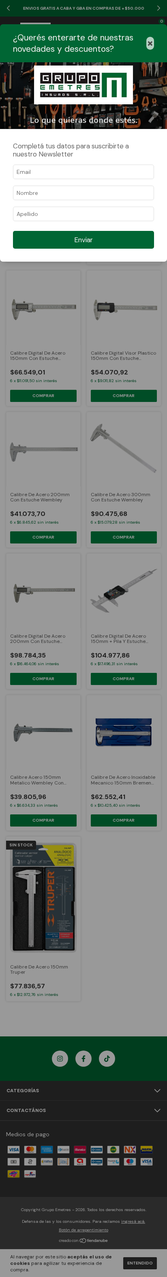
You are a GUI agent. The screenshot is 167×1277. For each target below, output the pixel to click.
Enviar (83, 239)
